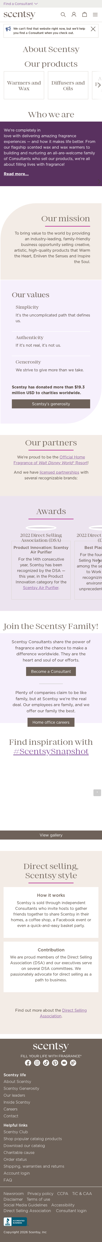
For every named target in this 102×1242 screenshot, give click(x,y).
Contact (11, 1116)
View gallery (51, 835)
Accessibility (62, 1205)
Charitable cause (19, 1152)
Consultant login (71, 1210)
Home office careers (51, 722)
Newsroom (14, 1193)
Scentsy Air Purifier (40, 587)
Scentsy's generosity (51, 403)
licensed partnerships (59, 472)
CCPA (62, 1193)
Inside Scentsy (17, 1102)
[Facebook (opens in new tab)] (28, 1063)
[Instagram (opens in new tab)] (37, 1063)
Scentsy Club (16, 1131)
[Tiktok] (46, 1063)
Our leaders (14, 1095)
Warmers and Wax (24, 86)
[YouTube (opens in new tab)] (64, 1063)
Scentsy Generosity (21, 1088)
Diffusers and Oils (68, 86)
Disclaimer (13, 1199)
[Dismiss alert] (93, 28)
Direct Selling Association (27, 1210)
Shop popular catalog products (33, 1138)
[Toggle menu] (93, 14)
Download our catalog (24, 1145)
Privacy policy (40, 1193)
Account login (17, 1173)
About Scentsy (17, 1081)
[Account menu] (71, 14)
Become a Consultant (51, 671)
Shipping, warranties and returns (34, 1166)
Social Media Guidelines (25, 1205)
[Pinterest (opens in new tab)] (55, 1063)
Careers (11, 1109)
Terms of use (38, 1199)
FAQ (8, 1180)
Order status (15, 1159)
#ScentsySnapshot (51, 752)
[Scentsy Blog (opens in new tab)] (73, 1063)
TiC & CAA (82, 1193)
